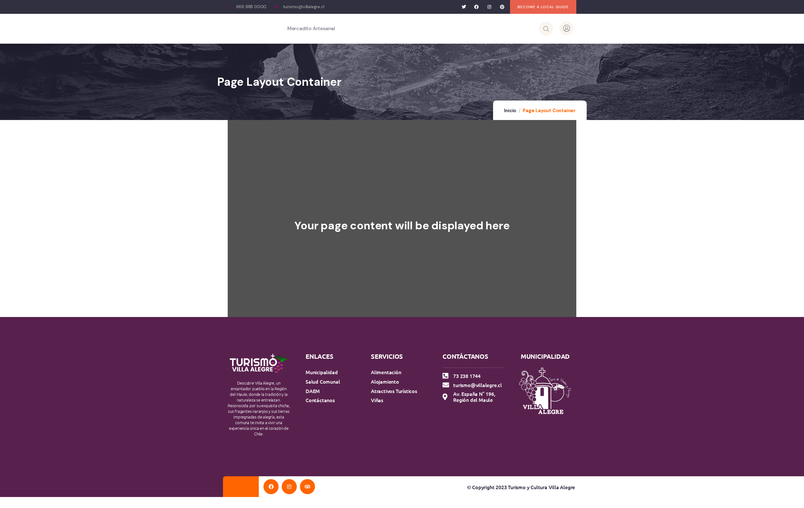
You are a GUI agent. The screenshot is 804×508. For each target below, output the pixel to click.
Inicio (510, 110)
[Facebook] (476, 7)
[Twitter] (464, 7)
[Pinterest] (502, 7)
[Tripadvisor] (307, 486)
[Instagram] (489, 7)
